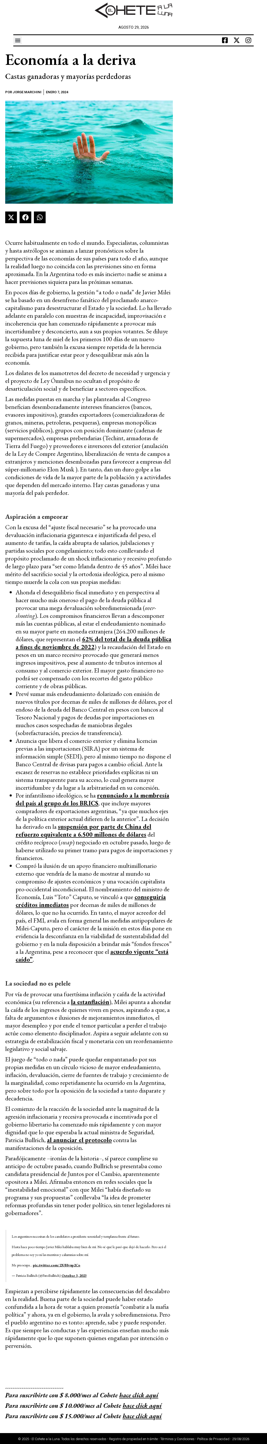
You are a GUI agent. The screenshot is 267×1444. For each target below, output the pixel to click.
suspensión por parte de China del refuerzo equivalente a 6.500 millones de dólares (83, 830)
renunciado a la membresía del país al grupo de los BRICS (92, 799)
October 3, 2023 (74, 1275)
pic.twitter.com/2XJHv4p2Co (56, 1265)
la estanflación (90, 1002)
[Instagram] (248, 40)
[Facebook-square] (225, 40)
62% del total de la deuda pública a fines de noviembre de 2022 (93, 643)
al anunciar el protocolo (79, 1140)
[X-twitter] (237, 40)
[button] (17, 40)
